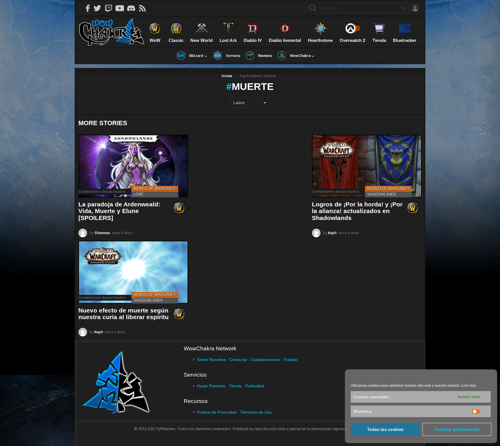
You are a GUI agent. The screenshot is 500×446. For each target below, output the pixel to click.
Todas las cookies (385, 429)
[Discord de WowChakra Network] (133, 8)
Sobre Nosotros (211, 359)
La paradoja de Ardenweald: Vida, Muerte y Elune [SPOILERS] (119, 211)
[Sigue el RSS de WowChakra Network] (144, 8)
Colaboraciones (265, 359)
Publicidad (254, 386)
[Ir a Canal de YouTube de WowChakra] (121, 8)
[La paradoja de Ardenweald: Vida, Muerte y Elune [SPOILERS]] (133, 166)
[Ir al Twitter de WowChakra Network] (99, 8)
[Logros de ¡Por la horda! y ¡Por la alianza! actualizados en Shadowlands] (367, 166)
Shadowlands (381, 194)
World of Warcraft (155, 188)
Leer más (468, 386)
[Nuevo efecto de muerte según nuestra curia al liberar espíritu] (133, 272)
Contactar (238, 359)
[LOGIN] (415, 8)
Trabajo (290, 359)
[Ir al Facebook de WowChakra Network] (88, 8)
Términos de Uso (256, 412)
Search (403, 9)
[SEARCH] (312, 8)
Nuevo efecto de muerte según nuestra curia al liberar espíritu (123, 314)
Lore (139, 194)
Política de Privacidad (216, 412)
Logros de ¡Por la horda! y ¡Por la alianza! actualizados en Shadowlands (357, 211)
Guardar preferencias (457, 429)
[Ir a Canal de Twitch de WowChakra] (110, 8)
